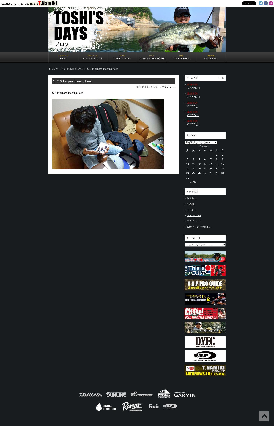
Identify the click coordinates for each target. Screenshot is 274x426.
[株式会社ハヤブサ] (142, 397)
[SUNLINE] (116, 397)
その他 (190, 204)
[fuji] (153, 410)
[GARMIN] (185, 397)
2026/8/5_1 (193, 124)
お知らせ (191, 198)
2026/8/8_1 (193, 106)
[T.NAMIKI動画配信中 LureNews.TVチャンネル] (205, 377)
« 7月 (193, 182)
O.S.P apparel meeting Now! (74, 81)
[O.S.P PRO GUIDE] (205, 291)
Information (210, 57)
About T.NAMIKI (93, 57)
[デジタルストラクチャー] (106, 410)
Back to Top (264, 416)
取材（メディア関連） (199, 227)
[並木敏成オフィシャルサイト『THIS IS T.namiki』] (31, 4)
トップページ (55, 68)
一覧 (222, 78)
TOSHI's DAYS (122, 57)
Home (63, 57)
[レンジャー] (132, 410)
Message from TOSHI (152, 57)
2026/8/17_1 (193, 97)
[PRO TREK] (164, 397)
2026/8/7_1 (193, 115)
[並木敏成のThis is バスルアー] (205, 277)
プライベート (168, 87)
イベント (191, 209)
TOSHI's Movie (181, 57)
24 (187, 173)
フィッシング (194, 215)
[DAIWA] (90, 397)
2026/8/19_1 (193, 88)
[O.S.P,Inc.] (170, 410)
